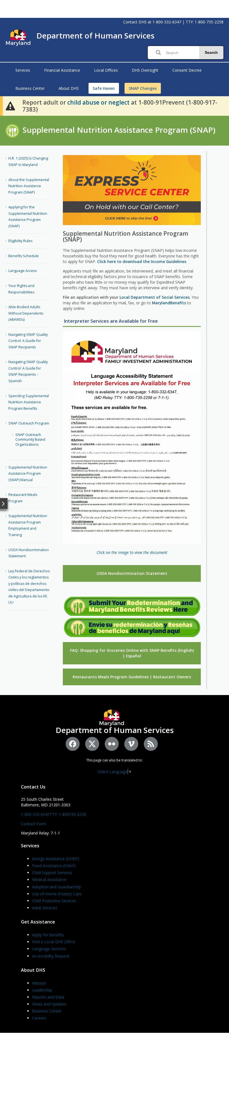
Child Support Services (52, 872)
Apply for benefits (48, 934)
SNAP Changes (143, 88)
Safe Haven (104, 88)
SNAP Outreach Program (28, 423)
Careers (39, 1018)
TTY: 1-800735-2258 (68, 814)
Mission (39, 983)
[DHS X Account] (92, 744)
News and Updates (49, 1004)
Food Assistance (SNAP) (54, 865)
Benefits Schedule (23, 256)
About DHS (69, 88)
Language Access (22, 270)
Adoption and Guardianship (56, 886)
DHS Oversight (145, 70)
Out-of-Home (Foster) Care (57, 893)
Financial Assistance (62, 70)
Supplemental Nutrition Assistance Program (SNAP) (119, 129)
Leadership (42, 990)
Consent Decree (187, 70)
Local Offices (106, 70)
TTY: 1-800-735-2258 (204, 22)
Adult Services (44, 907)
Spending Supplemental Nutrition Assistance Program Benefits (28, 402)
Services (22, 70)
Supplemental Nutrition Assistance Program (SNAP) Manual (27, 473)
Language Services (49, 948)
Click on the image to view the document (132, 552)
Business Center (30, 88)
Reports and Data (48, 997)
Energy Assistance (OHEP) (55, 858)
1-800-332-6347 (166, 22)
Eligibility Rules (20, 240)
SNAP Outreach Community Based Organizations (30, 439)
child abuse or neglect (98, 102)
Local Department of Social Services (155, 297)
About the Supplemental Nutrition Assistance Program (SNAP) (28, 186)
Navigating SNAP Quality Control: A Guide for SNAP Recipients (28, 340)
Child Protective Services (54, 900)
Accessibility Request (51, 956)
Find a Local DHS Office (53, 941)
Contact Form (33, 823)
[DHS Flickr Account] (112, 744)
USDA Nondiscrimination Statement (132, 573)
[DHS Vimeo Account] (131, 744)
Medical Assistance (49, 879)
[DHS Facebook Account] (73, 744)
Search (211, 52)
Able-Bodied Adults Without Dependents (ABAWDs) (25, 313)
